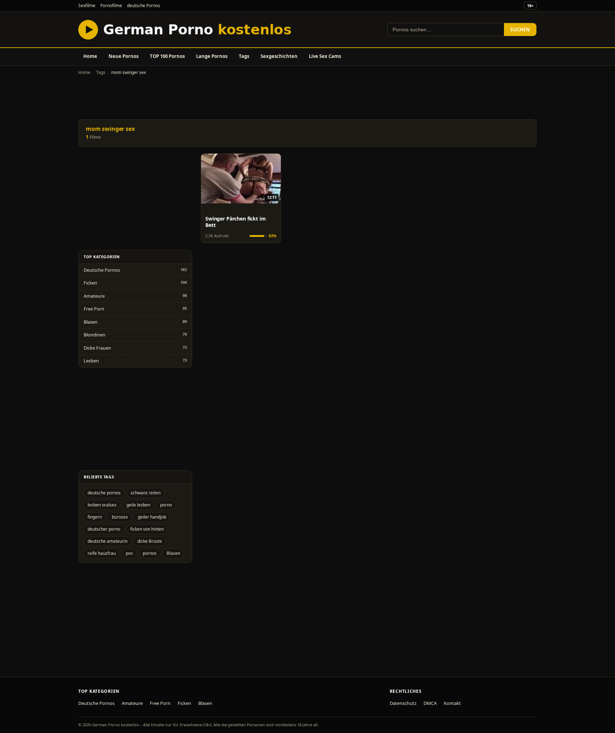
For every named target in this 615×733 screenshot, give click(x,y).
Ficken (90, 283)
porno (166, 505)
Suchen (520, 29)
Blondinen (94, 334)
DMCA (430, 703)
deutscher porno (104, 529)
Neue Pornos (123, 56)
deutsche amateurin (107, 541)
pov (129, 553)
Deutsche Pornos (102, 270)
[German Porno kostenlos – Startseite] (186, 29)
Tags (244, 56)
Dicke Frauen (97, 348)
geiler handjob (152, 517)
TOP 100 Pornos (167, 56)
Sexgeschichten (279, 56)
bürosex (120, 517)
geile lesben (138, 505)
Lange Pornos (211, 56)
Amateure (94, 296)
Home (90, 56)
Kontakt (452, 703)
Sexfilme (86, 5)
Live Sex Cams (325, 56)
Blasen (91, 322)
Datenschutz (403, 703)
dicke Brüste (149, 541)
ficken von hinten (147, 529)
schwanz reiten (146, 493)
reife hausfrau (102, 553)
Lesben (91, 360)
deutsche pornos (104, 493)
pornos (150, 553)
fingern (95, 517)
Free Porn (94, 309)
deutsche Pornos (143, 5)
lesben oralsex (102, 505)
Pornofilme (111, 5)
